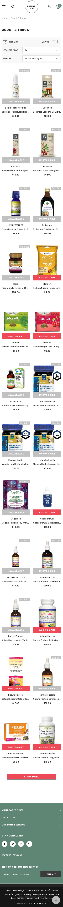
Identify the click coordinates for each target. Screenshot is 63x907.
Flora (15, 284)
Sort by (7, 58)
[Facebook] (4, 844)
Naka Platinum (47, 518)
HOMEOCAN (15, 401)
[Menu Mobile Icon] (3, 7)
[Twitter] (13, 844)
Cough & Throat (18, 18)
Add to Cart (47, 277)
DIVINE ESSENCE (16, 225)
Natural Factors (47, 577)
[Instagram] (21, 844)
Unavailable (16, 101)
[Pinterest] (29, 844)
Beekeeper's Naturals (15, 107)
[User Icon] (49, 6)
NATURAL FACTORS (16, 577)
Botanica (47, 107)
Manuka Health (47, 401)
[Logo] (31, 6)
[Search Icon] (13, 6)
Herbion (47, 284)
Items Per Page (10, 50)
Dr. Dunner (47, 225)
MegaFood (16, 518)
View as (45, 42)
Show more (31, 776)
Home (4, 18)
